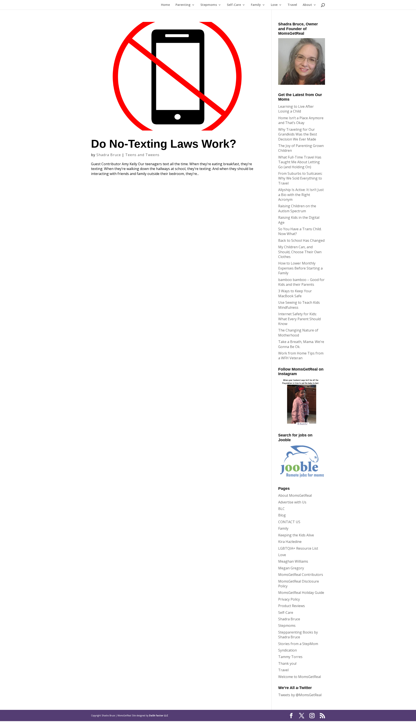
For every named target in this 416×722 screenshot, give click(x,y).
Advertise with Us (292, 502)
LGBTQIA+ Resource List (298, 548)
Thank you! (287, 663)
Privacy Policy (289, 599)
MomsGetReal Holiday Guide (301, 592)
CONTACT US (289, 521)
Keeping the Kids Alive (296, 535)
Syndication (287, 650)
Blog (282, 515)
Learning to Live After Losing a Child (296, 109)
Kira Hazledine (290, 541)
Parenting (183, 5)
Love (274, 5)
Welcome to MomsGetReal (299, 676)
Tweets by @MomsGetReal (300, 695)
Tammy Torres (290, 656)
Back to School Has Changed (301, 240)
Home (165, 5)
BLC (281, 508)
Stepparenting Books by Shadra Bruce (298, 634)
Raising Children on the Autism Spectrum (297, 208)
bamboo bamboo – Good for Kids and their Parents (301, 282)
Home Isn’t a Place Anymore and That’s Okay (300, 120)
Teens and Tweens (142, 154)
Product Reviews (291, 605)
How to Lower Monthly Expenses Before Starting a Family (300, 268)
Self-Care (234, 5)
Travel (292, 5)
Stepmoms (208, 5)
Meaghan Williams (293, 561)
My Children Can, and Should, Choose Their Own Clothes (300, 252)
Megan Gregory (291, 568)
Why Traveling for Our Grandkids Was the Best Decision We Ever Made (297, 134)
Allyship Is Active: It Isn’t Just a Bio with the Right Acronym (301, 194)
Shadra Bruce (108, 154)
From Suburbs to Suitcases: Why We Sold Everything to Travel (300, 178)
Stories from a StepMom (298, 643)
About (307, 5)
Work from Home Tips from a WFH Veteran (300, 355)
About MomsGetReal (295, 495)
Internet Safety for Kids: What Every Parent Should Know (299, 319)
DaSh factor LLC (158, 715)
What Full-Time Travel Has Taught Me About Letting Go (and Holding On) (299, 162)
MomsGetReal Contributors (300, 574)
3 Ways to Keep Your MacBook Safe (295, 293)
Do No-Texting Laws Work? (163, 143)
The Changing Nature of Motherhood (298, 332)
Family (256, 5)
